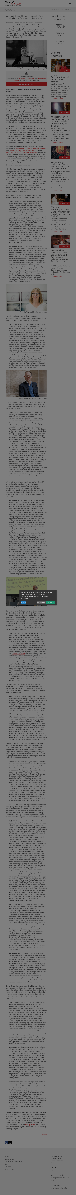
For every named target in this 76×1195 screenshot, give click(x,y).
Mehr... (23, 602)
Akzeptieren (50, 602)
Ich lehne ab (41, 602)
